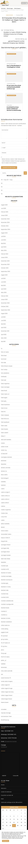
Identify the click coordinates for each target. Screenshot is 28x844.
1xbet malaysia (5, 415)
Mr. (2, 183)
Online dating (4, 629)
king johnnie (4, 541)
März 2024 (4, 250)
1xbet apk (3, 380)
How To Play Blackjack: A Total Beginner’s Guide (14, 66)
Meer (2, 799)
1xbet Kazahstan (5, 404)
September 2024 (5, 229)
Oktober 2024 (4, 226)
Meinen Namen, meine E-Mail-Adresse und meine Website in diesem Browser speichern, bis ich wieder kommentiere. (14, 161)
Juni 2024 (3, 240)
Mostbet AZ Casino (6, 573)
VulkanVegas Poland (6, 699)
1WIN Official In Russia (6, 366)
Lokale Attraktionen (6, 792)
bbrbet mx (4, 471)
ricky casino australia (6, 671)
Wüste (2, 785)
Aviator (3, 443)
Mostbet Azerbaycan (6, 580)
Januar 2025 (4, 215)
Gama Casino (4, 530)
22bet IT (3, 436)
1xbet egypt (4, 397)
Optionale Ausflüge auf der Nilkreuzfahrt (11, 802)
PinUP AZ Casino (5, 657)
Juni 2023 (3, 282)
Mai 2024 (3, 243)
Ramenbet (4, 667)
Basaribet (3, 464)
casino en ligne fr (5, 492)
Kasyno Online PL (5, 537)
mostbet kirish (5, 597)
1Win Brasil (3, 355)
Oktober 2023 (4, 268)
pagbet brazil (4, 632)
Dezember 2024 (5, 219)
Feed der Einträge (6, 713)
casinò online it (5, 502)
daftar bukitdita (5, 523)
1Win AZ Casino (5, 352)
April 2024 (3, 247)
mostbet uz (4, 615)
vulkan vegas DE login (6, 688)
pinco (2, 650)
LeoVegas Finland (5, 545)
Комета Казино (4, 702)
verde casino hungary (7, 681)
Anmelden (4, 709)
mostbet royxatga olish (7, 604)
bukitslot (3, 485)
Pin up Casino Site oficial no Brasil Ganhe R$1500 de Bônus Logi (14, 87)
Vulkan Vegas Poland (6, 695)
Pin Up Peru (4, 646)
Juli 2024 (3, 236)
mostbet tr (4, 611)
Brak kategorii (9, 15)
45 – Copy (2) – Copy (7, 180)
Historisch (3, 788)
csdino (2, 520)
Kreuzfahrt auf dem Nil (7, 795)
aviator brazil (4, 446)
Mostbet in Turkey (6, 587)
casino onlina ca (5, 495)
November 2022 (5, 303)
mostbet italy (4, 594)
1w (1, 348)
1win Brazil (3, 359)
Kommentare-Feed (6, 716)
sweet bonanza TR (6, 678)
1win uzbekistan (5, 373)
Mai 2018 (3, 341)
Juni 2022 (3, 320)
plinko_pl (3, 660)
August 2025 (4, 205)
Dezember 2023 (5, 261)
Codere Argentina (6, 509)
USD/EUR (4, 775)
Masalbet (3, 562)
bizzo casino (4, 474)
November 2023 (5, 264)
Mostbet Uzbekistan (6, 622)
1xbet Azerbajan (5, 387)
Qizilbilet (3, 664)
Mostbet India (4, 590)
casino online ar (5, 499)
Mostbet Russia (5, 608)
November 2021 (5, 331)
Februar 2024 (4, 254)
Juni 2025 (3, 208)
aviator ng (3, 450)
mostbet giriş (4, 583)
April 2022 (3, 327)
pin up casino (4, 639)
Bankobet (3, 460)
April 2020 (3, 334)
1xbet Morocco (5, 418)
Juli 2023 (3, 278)
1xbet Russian (4, 429)
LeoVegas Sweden (6, 555)
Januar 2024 (4, 257)
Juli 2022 (3, 317)
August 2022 (4, 313)
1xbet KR (3, 411)
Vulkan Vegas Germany (7, 692)
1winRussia (3, 376)
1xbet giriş (3, 401)
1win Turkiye (4, 369)
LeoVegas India (5, 548)
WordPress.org (5, 720)
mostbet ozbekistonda (7, 601)
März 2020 (4, 338)
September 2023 (5, 271)
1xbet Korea (4, 408)
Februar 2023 (4, 296)
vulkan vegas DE (5, 685)
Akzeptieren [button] (5, 841)
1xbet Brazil (4, 390)
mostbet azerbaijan (6, 576)
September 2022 (5, 310)
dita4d (2, 527)
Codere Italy (4, 513)
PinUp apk (3, 653)
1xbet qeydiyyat (5, 422)
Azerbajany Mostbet (6, 457)
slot (2, 674)
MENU (23, 3)
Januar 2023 (4, 299)
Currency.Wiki (15, 775)
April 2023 (3, 289)
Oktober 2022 (4, 306)
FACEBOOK (4, 747)
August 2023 (4, 275)
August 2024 (4, 233)
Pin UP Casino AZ (5, 643)
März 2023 (3, 292)
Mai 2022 (3, 324)
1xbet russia (4, 425)
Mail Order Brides (5, 559)
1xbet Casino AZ (5, 394)
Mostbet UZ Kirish (5, 618)
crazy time (4, 516)
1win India (3, 362)
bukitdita (3, 481)
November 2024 (5, 222)
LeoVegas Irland (5, 552)
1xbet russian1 (4, 432)
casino (2, 488)
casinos (3, 506)
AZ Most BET (4, 453)
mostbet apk (4, 566)
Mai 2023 (3, 285)
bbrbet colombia (5, 467)
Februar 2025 (4, 212)
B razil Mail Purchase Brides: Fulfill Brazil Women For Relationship (14, 108)
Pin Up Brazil (4, 636)
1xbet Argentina (5, 383)
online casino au (5, 625)
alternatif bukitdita (6, 439)
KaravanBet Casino (6, 534)
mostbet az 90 (5, 569)
